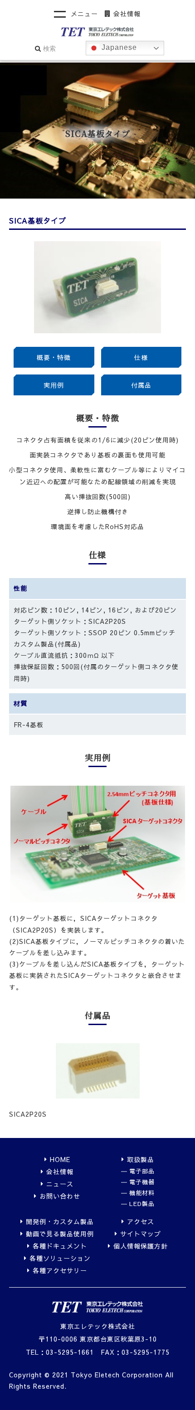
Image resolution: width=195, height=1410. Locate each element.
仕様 (141, 357)
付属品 (141, 384)
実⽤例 (54, 384)
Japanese (118, 47)
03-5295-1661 (70, 1352)
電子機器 (142, 1182)
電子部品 (142, 1171)
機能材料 (142, 1193)
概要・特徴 (54, 357)
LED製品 (142, 1204)
